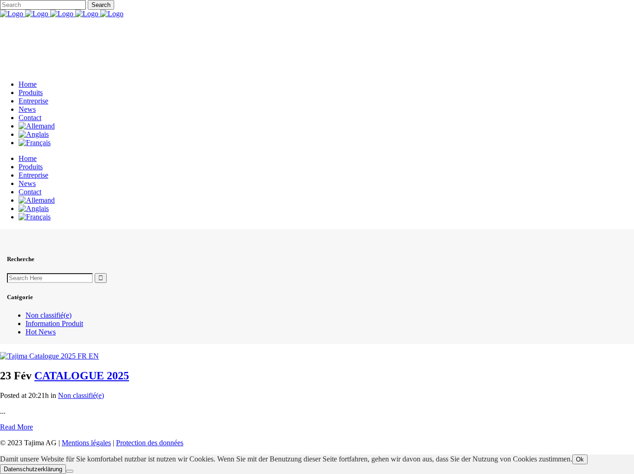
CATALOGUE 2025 (81, 376)
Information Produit (54, 323)
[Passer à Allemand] (37, 126)
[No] (69, 471)
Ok (580, 459)
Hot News (41, 332)
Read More (16, 427)
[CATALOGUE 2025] (49, 356)
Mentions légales (86, 443)
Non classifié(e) (48, 315)
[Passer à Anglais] (34, 134)
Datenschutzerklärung (33, 469)
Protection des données (149, 443)
